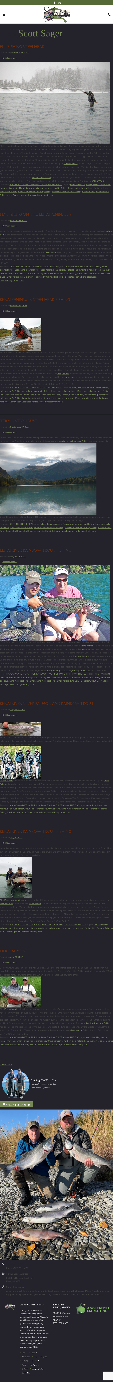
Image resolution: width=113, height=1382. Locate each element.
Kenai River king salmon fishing (31, 677)
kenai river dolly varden (57, 394)
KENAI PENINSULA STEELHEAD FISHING (35, 300)
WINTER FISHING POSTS (45, 266)
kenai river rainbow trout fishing (28, 273)
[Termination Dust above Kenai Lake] (56, 479)
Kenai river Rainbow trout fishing (95, 1023)
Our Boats (35, 1361)
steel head (17, 531)
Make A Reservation (17, 1104)
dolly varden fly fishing (10, 391)
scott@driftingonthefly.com (78, 670)
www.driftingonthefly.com (42, 195)
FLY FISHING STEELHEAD (22, 47)
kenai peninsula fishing (90, 266)
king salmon (87, 645)
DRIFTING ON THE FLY (21, 266)
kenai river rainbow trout (63, 398)
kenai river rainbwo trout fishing (66, 191)
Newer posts (6, 1064)
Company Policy (38, 1369)
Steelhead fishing (30, 401)
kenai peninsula (77, 184)
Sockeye (4, 684)
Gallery (25, 1369)
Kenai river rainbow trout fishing (73, 441)
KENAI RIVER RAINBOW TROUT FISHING (35, 550)
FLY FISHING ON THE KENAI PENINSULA (35, 214)
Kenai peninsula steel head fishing (16, 188)
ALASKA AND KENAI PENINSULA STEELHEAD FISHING (36, 184)
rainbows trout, (7, 903)
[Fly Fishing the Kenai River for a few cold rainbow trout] (56, 103)
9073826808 (98, 181)
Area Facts (26, 1357)
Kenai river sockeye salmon (22, 681)
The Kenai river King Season (13, 900)
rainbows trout (68, 377)
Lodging (25, 1361)
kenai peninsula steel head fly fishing (50, 188)
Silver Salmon (51, 252)
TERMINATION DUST (19, 421)
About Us (34, 1353)
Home (24, 1353)
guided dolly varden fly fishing (36, 391)
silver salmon (40, 812)
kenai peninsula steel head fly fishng (85, 188)
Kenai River (94, 269)
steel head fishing (31, 531)
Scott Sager (12, 195)
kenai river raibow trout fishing (36, 398)
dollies (73, 387)
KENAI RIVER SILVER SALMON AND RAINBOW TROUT (47, 704)
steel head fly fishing (50, 531)
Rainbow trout (88, 191)
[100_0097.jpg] (56, 603)
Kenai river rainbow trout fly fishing (34, 191)
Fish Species (34, 1365)
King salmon (10, 1009)
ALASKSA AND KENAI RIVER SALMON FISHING (32, 805)
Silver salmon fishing (41, 177)
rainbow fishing (71, 163)
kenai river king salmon (96, 1037)
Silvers (83, 277)
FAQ (35, 1357)
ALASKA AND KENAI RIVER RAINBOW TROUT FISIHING (36, 673)
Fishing (43, 524)
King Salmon (76, 681)
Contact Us (26, 1373)
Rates (24, 1365)
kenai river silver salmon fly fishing (36, 277)
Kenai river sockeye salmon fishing (52, 681)
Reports (44, 1357)
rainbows (4, 401)
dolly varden (83, 387)
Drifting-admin (9, 58)
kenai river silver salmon (88, 273)
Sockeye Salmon (81, 656)
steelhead (24, 195)
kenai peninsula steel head (98, 184)
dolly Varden (63, 373)
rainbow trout (88, 649)
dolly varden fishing (99, 387)
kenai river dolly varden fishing (83, 394)
